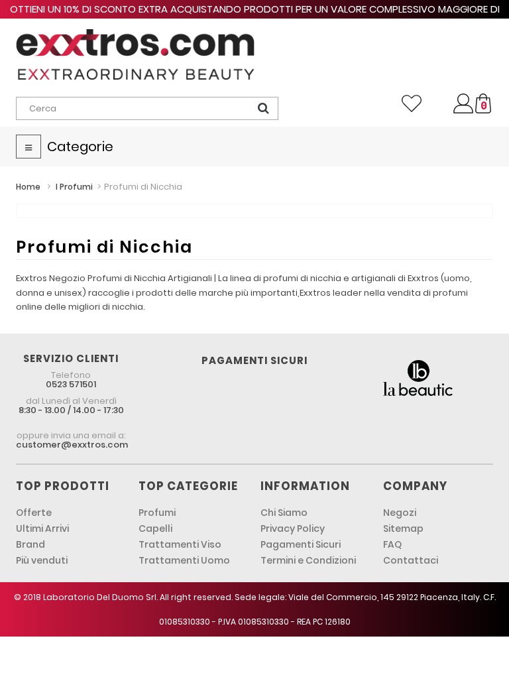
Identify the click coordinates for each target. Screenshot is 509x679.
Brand (30, 544)
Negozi (399, 512)
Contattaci (410, 560)
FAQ (392, 544)
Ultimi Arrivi (42, 528)
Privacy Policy (292, 528)
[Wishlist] (412, 103)
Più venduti (42, 560)
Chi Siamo (284, 512)
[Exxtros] (135, 54)
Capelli (155, 528)
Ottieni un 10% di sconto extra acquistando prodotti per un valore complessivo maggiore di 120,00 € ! (255, 15)
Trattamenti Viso (180, 544)
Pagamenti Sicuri (300, 544)
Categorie (80, 146)
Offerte (34, 512)
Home (28, 186)
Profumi (157, 512)
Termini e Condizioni (308, 560)
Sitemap (403, 528)
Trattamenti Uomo (184, 560)
